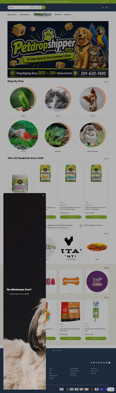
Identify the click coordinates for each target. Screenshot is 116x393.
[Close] (43, 195)
